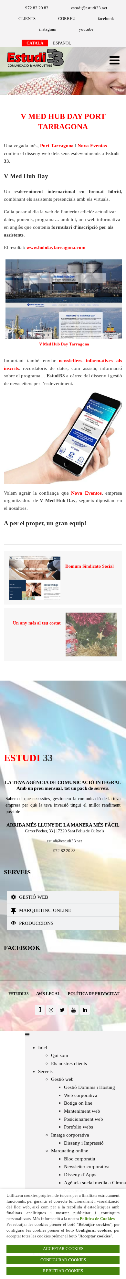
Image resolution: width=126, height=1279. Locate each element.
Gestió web (33, 897)
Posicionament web (83, 1119)
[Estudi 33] (34, 67)
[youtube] (74, 1010)
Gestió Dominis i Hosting (89, 1087)
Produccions (36, 923)
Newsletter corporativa (87, 1166)
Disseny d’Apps (80, 1174)
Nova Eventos (92, 145)
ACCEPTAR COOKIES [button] (63, 1248)
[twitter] (62, 1010)
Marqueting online (45, 910)
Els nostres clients (69, 1063)
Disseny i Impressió (84, 1143)
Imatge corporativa (70, 1135)
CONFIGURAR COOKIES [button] (63, 1260)
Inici (42, 1047)
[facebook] (40, 1010)
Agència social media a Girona (95, 1182)
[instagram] (51, 1010)
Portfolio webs (78, 1126)
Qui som (59, 1055)
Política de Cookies (97, 1218)
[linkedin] (85, 1010)
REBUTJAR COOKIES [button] (63, 1271)
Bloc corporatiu (79, 1158)
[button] (63, 897)
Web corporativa (80, 1095)
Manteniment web (82, 1111)
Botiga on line (78, 1103)
